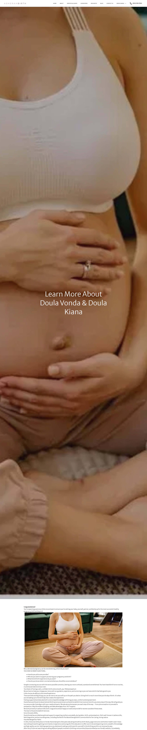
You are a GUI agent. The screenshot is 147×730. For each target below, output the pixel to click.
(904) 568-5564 (137, 3)
